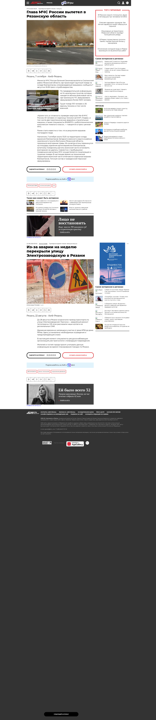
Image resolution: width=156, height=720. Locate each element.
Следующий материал (61, 714)
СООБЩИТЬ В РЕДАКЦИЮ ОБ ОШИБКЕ (96, 414)
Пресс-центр (100, 412)
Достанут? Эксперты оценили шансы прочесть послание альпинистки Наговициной (117, 312)
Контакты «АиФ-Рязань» (49, 412)
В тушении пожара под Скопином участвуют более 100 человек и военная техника (47, 209)
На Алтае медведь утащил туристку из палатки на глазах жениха (115, 109)
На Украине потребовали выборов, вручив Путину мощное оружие (115, 130)
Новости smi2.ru (34, 237)
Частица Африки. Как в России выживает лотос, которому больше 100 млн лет (116, 84)
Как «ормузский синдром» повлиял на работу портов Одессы (115, 116)
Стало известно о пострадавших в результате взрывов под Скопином (47, 202)
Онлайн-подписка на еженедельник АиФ (54, 414)
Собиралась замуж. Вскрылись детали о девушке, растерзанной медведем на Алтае (115, 305)
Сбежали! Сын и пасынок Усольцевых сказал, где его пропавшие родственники (117, 319)
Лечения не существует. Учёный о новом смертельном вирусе (116, 90)
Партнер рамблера (59, 442)
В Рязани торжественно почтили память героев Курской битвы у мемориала (112, 41)
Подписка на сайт (77, 414)
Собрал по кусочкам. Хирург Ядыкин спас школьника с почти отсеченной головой (117, 291)
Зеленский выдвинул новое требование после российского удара (114, 138)
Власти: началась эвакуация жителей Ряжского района (78, 208)
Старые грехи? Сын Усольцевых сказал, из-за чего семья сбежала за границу (116, 70)
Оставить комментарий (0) (78, 169)
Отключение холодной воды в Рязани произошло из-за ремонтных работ (112, 50)
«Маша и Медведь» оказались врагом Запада (116, 123)
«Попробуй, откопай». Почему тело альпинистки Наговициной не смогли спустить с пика (116, 298)
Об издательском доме (86, 412)
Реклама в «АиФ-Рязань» (67, 412)
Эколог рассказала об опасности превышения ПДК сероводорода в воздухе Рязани (80, 202)
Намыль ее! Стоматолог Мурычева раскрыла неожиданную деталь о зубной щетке (116, 63)
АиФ (42, 305)
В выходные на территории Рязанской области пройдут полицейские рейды (112, 33)
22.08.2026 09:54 (32, 243)
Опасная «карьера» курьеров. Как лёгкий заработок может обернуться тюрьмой (112, 24)
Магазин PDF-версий (113, 412)
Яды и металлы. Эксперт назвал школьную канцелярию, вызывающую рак (115, 77)
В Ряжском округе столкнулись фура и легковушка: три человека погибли (112, 16)
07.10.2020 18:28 (32, 8)
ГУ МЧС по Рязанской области (37, 66)
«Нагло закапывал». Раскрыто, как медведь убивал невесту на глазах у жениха (116, 98)
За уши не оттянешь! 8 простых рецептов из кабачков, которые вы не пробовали (117, 326)
